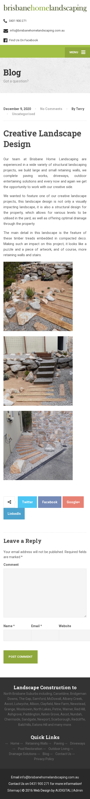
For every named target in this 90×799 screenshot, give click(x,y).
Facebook (49, 502)
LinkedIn (14, 514)
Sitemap (13, 790)
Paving (59, 743)
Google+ (73, 502)
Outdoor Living (58, 749)
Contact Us (63, 754)
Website (65, 626)
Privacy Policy (44, 759)
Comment (11, 564)
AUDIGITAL (63, 790)
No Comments (51, 109)
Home (15, 743)
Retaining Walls (37, 743)
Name (9, 626)
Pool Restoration (30, 749)
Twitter (27, 502)
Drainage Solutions (22, 754)
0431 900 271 (40, 784)
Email (36, 626)
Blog (46, 754)
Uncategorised (23, 114)
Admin (78, 790)
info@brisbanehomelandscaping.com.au (49, 777)
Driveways (77, 743)
